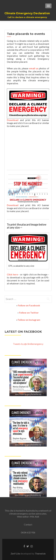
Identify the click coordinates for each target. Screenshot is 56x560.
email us (33, 68)
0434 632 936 (28, 532)
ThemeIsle (40, 553)
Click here (12, 274)
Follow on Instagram (29, 319)
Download (12, 120)
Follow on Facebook (29, 305)
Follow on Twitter (29, 312)
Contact (28, 524)
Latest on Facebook (23, 331)
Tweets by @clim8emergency (28, 343)
